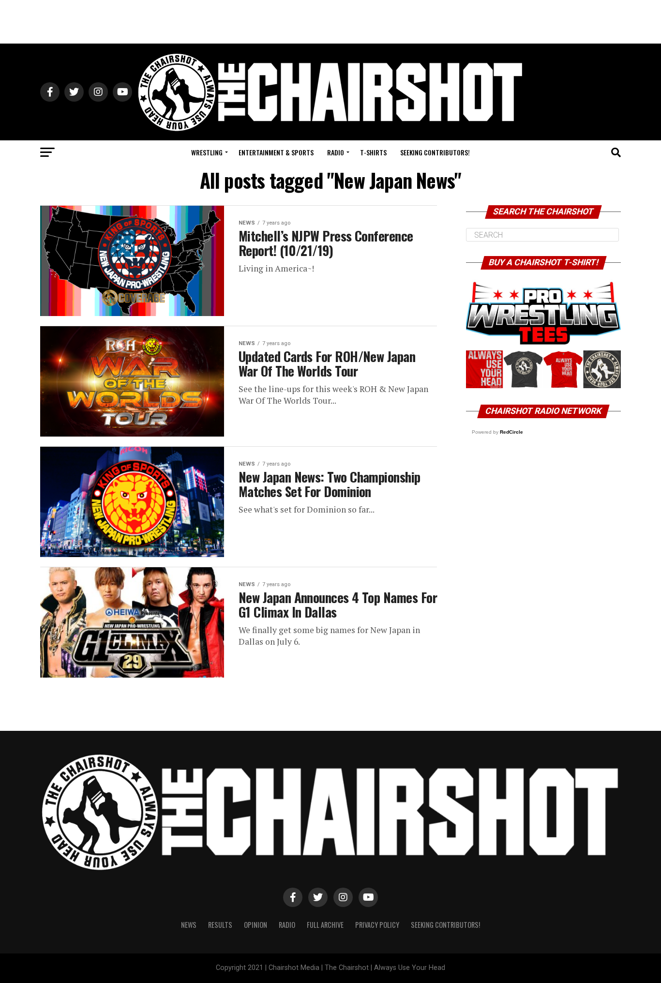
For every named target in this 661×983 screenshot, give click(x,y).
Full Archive (325, 925)
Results (220, 925)
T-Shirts (373, 152)
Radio (335, 152)
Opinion (255, 925)
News (188, 925)
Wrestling (207, 152)
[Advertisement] (330, 22)
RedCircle (511, 432)
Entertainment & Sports (276, 152)
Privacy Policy (377, 925)
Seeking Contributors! (435, 152)
